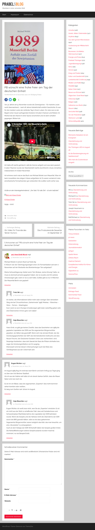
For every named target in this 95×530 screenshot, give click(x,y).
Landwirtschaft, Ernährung (77, 80)
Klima (70, 67)
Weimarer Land (73, 118)
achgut (71, 251)
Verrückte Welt (12, 215)
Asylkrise (71, 36)
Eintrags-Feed (73, 291)
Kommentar (9, 459)
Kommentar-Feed (74, 295)
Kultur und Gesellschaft (76, 76)
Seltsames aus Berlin (75, 105)
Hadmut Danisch (74, 261)
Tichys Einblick (73, 234)
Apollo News (73, 254)
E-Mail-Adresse (10, 495)
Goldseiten (72, 241)
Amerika (71, 30)
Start (4, 15)
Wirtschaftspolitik (74, 121)
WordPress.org (73, 298)
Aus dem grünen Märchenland (78, 40)
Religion (71, 102)
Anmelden (72, 288)
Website (7, 501)
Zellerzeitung (73, 244)
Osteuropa (72, 99)
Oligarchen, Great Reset (76, 95)
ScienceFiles (73, 274)
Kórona (70, 70)
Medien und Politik (74, 83)
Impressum (15, 15)
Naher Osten (72, 89)
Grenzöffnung (11, 218)
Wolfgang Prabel (36, 94)
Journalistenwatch (75, 247)
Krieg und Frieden (74, 73)
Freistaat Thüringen (75, 60)
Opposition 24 (73, 271)
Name (7, 489)
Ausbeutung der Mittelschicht (78, 45)
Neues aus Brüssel (74, 92)
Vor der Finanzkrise (74, 115)
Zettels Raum (73, 258)
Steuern (71, 108)
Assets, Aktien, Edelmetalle (77, 33)
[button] (6, 99)
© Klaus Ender (9, 199)
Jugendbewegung (74, 63)
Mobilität (71, 86)
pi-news (71, 237)
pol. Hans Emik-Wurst (19, 254)
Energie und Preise (74, 57)
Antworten (7, 285)
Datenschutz (28, 15)
